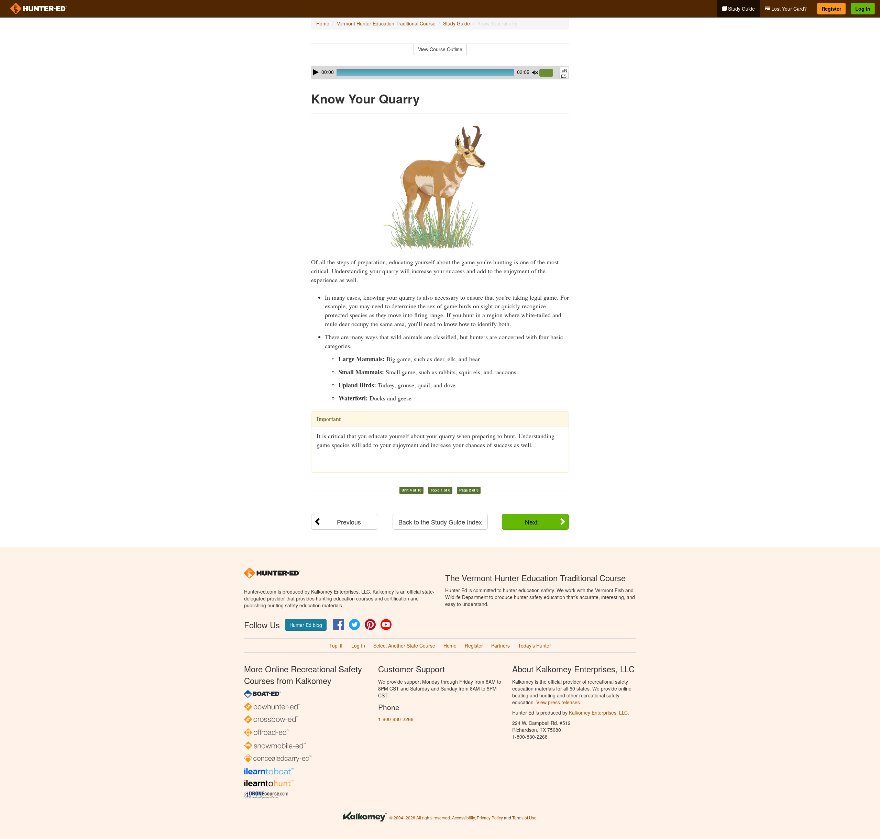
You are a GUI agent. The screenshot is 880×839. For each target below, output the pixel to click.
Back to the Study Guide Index (440, 521)
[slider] (549, 73)
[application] (440, 72)
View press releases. (558, 702)
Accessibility (463, 817)
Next (531, 521)
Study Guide (741, 8)
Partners (500, 645)
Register (831, 8)
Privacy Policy (490, 817)
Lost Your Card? (788, 8)
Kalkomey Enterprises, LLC (598, 712)
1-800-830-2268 (396, 719)
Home (322, 23)
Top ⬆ (336, 645)
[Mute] (535, 72)
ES (563, 76)
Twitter (354, 624)
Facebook (338, 624)
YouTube (386, 624)
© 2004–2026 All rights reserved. (420, 817)
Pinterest (370, 624)
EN (564, 70)
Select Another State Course (404, 645)
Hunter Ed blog (305, 624)
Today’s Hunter (534, 645)
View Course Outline (440, 49)
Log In (862, 8)
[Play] (316, 72)
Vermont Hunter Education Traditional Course (386, 23)
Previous (349, 521)
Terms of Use (524, 817)
